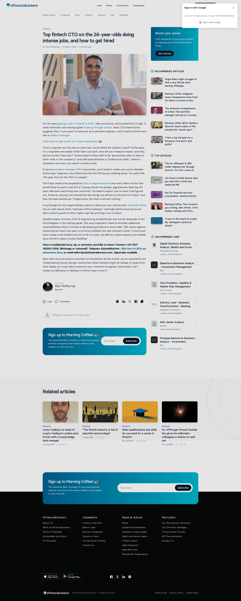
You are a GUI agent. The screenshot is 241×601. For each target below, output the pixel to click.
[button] (120, 300)
